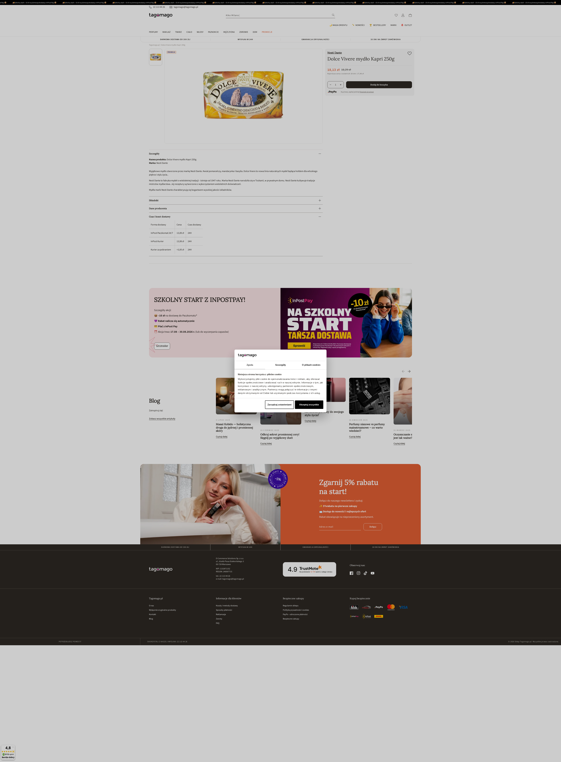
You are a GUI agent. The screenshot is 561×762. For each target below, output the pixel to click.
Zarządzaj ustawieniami (279, 404)
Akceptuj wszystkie (309, 404)
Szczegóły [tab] (280, 365)
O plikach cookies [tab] (311, 365)
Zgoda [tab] (250, 365)
